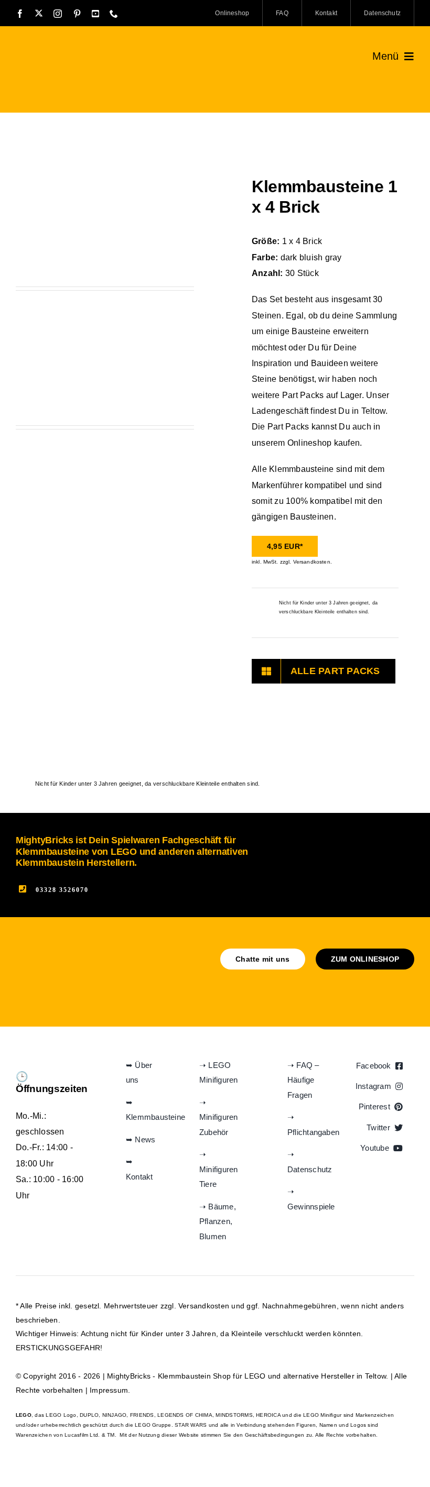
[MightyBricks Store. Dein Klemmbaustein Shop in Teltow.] (71, 51)
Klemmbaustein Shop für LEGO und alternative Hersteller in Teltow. (273, 1376)
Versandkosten (203, 1306)
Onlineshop (309, 442)
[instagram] (57, 13)
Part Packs (303, 395)
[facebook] (20, 13)
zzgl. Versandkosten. (306, 562)
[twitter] (39, 13)
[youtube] (95, 13)
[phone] (114, 13)
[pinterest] (77, 13)
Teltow (373, 410)
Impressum (109, 1390)
